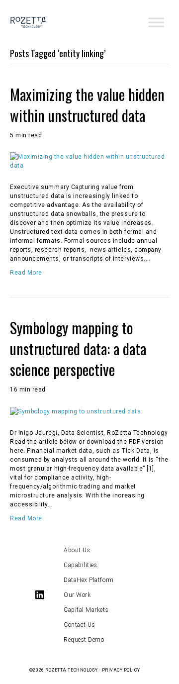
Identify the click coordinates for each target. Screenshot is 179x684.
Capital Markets (86, 609)
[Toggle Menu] (156, 22)
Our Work (77, 594)
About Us (77, 550)
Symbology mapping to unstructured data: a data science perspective (78, 348)
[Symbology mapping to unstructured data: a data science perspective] (75, 410)
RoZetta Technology (71, 670)
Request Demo (84, 639)
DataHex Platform (89, 580)
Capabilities (80, 565)
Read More (26, 272)
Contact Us (79, 624)
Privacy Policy (121, 670)
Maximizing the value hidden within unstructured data (87, 104)
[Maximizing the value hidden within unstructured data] (89, 160)
